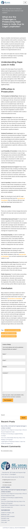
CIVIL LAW (4, 522)
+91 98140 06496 (6, 485)
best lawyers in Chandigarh (9, 336)
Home (3, 8)
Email (4, 360)
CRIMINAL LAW (5, 520)
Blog (7, 8)
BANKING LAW (5, 514)
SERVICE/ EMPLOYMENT (8, 516)
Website (5, 366)
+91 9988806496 (6, 482)
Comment (5, 373)
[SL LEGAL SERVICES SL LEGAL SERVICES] (6, 2)
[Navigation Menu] (25, 2)
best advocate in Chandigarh (12, 330)
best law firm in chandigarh (9, 333)
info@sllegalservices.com (9, 479)
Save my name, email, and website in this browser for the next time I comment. (13, 395)
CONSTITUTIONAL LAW (7, 512)
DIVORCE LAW (5, 518)
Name (4, 354)
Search (3, 415)
